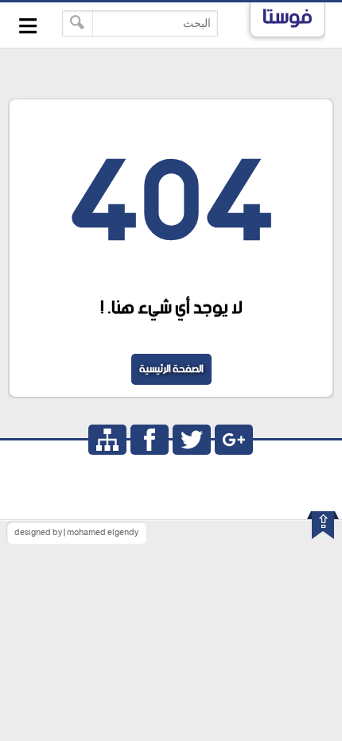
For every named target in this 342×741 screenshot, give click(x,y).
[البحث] (77, 23)
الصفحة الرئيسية (171, 369)
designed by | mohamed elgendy (76, 532)
